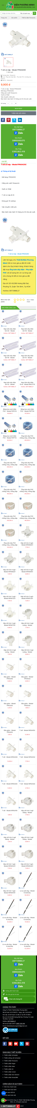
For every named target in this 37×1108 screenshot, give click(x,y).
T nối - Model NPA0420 (27, 784)
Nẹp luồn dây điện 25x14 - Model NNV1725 (27, 357)
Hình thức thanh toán (10, 1087)
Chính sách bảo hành (10, 1089)
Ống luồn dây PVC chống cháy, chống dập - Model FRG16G (9, 491)
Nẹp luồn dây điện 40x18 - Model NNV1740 (27, 331)
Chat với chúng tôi (15, 999)
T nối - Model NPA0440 (10, 757)
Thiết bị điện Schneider (11, 1055)
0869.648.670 (18, 140)
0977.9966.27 (18, 129)
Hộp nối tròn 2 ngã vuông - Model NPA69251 (27, 625)
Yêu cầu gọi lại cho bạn (12, 994)
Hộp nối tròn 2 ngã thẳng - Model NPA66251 (27, 812)
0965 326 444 (20, 1023)
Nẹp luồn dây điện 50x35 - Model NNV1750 (10, 331)
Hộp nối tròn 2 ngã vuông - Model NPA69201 (10, 652)
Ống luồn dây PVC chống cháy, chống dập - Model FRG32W (27, 491)
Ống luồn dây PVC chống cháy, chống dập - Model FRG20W (27, 518)
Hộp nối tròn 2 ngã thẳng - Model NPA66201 (10, 839)
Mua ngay (18, 108)
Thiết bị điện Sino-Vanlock (11, 1074)
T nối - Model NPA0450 (27, 730)
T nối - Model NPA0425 (9, 784)
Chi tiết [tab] (4, 161)
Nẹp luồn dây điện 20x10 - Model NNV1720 (10, 384)
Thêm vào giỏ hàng (18, 113)
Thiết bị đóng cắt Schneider (12, 1058)
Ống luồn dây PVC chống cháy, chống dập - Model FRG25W (9, 518)
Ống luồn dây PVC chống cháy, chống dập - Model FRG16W (9, 545)
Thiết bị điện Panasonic (11, 1060)
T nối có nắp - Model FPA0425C (18, 254)
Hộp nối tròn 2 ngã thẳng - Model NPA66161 (27, 839)
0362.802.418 (18, 151)
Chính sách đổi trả (9, 1092)
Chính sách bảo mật (10, 1095)
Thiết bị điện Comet (10, 1072)
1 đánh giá (10, 72)
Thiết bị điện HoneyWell (11, 1077)
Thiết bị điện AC (8, 1069)
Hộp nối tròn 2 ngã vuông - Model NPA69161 (27, 652)
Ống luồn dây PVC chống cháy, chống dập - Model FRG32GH (27, 438)
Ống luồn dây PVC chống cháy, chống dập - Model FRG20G (27, 464)
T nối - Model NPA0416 (9, 810)
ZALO (3, 1093)
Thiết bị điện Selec (9, 1066)
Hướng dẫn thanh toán (12, 991)
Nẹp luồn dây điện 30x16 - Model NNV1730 (10, 357)
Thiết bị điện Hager (9, 1063)
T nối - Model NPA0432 (27, 757)
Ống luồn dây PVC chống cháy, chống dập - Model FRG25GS (9, 464)
